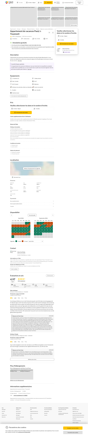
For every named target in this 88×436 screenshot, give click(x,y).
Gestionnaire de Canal (62, 409)
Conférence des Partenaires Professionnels (63, 414)
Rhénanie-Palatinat (31, 29)
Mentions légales (75, 422)
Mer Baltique (18, 413)
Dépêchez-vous (75, 411)
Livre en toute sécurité (34, 413)
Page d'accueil (13, 29)
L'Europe (18, 29)
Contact (31, 418)
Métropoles (18, 418)
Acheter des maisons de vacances (78, 415)
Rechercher (49, 2)
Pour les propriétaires (48, 409)
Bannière (46, 413)
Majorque (18, 409)
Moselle (37, 29)
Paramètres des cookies (73, 432)
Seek (31, 409)
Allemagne (24, 29)
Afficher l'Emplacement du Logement (32, 168)
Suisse (3, 413)
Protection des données (77, 420)
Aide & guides (46, 411)
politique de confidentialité (24, 432)
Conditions (74, 418)
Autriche (3, 411)
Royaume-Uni (4, 415)
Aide (31, 415)
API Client (60, 411)
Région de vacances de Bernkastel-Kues (46, 29)
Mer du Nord (18, 411)
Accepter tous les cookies (72, 428)
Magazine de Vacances (34, 411)
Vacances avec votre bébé (77, 413)
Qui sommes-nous (76, 409)
